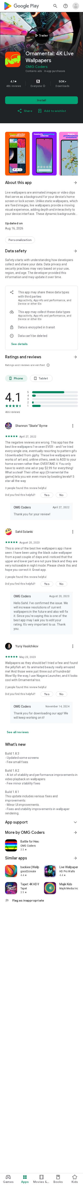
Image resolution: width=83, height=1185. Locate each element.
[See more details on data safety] (20, 344)
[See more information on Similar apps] (75, 858)
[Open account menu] (76, 6)
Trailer (41, 35)
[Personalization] (20, 240)
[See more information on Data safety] (75, 251)
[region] (41, 83)
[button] (44, 86)
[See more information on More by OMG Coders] (75, 832)
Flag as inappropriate (24, 900)
